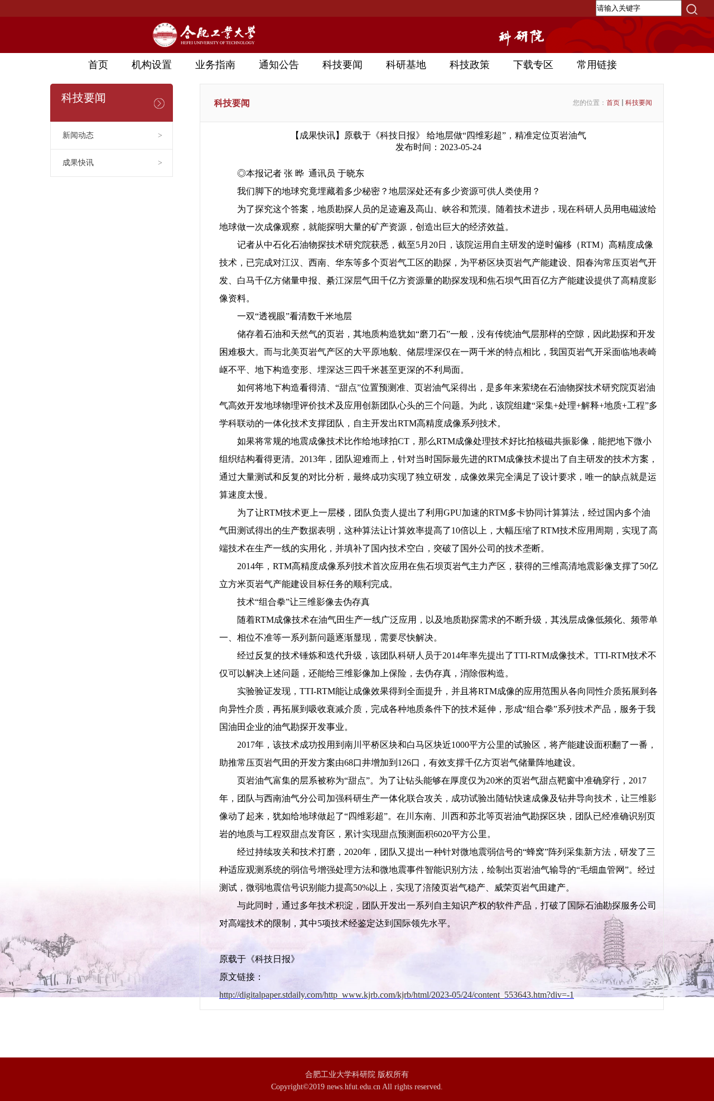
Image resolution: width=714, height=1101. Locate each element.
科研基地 (406, 64)
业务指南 (215, 64)
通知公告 (279, 64)
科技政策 (470, 64)
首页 (98, 64)
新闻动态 (112, 135)
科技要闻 (342, 64)
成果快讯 (112, 162)
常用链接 (597, 64)
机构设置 (152, 64)
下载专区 (533, 64)
